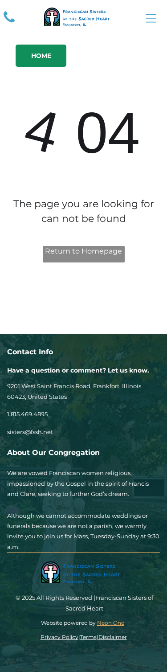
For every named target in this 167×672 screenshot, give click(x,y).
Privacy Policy (59, 637)
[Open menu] (151, 18)
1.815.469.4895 (27, 414)
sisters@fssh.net (30, 431)
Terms (88, 637)
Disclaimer (112, 637)
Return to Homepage (83, 251)
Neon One (110, 622)
